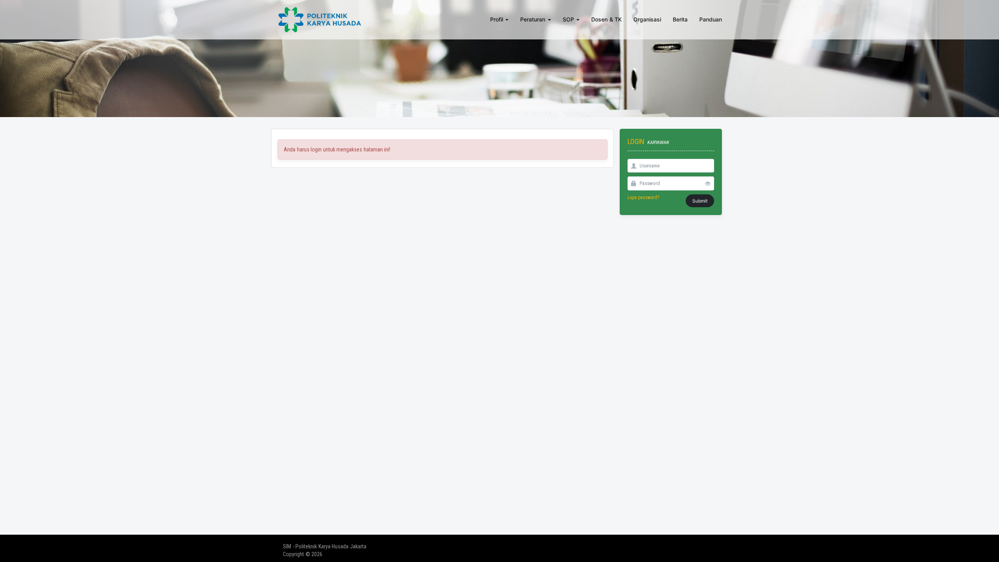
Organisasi (647, 19)
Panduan (710, 19)
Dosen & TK (606, 19)
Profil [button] (497, 19)
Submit (699, 201)
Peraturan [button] (533, 19)
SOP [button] (569, 19)
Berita (680, 19)
